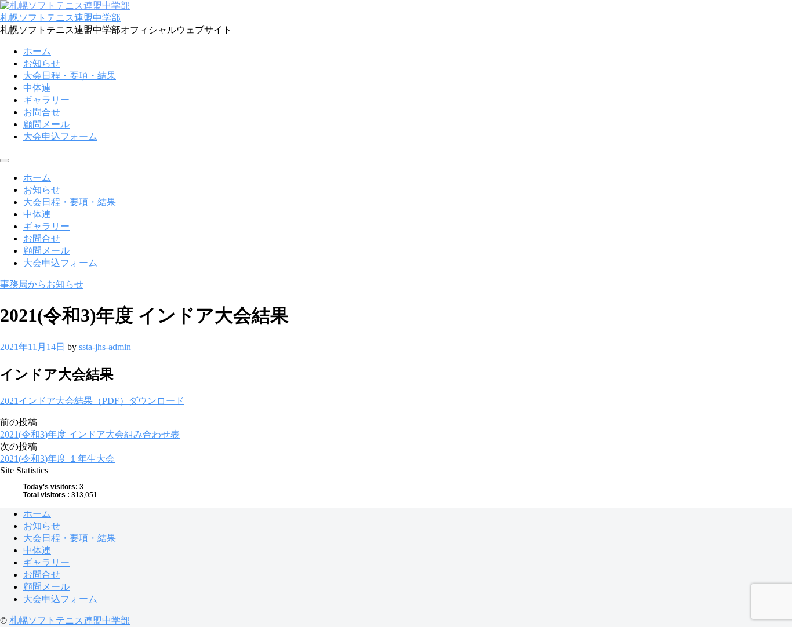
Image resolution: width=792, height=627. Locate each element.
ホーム (37, 51)
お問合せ (41, 112)
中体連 (37, 88)
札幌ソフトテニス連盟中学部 (60, 18)
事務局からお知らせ (41, 284)
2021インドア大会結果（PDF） (64, 401)
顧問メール (46, 124)
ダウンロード (156, 401)
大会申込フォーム (60, 136)
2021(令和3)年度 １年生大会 (57, 459)
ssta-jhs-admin (105, 347)
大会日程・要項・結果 (69, 76)
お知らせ (41, 63)
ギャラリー (46, 100)
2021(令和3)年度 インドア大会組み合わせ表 (90, 434)
